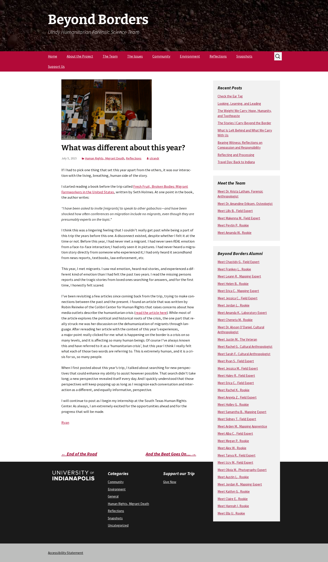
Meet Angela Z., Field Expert (237, 397)
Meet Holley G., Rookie (233, 404)
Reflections (218, 56)
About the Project (80, 56)
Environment (190, 56)
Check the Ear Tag (230, 96)
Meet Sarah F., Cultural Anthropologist (244, 354)
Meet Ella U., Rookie (231, 513)
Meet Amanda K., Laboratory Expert (242, 313)
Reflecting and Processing (236, 155)
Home (52, 56)
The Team (110, 56)
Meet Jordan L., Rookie (233, 305)
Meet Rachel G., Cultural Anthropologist (245, 346)
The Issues (135, 56)
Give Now (169, 482)
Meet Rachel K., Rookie (233, 390)
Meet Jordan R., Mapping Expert (240, 484)
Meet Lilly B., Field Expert (235, 211)
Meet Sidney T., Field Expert (237, 419)
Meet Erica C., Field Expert (236, 383)
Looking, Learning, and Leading (239, 103)
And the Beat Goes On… (171, 454)
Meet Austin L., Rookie (233, 477)
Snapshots (244, 56)
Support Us (56, 66)
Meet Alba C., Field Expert (235, 433)
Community (161, 56)
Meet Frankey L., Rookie (234, 269)
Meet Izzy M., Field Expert (235, 462)
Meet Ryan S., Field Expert (236, 361)
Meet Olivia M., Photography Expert (242, 470)
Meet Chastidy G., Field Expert (238, 262)
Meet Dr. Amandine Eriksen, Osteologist (245, 204)
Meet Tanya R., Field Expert (236, 455)
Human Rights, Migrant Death (104, 158)
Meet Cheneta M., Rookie (235, 320)
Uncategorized (118, 525)
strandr (154, 158)
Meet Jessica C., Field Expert (237, 298)
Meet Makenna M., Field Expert (239, 218)
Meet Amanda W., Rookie (234, 233)
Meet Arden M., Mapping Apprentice (242, 426)
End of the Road (79, 454)
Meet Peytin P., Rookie (233, 225)
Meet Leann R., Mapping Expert (239, 276)
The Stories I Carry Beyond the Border (244, 123)
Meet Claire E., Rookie (233, 499)
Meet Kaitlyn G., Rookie (234, 491)
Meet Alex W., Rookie (232, 448)
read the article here (151, 312)
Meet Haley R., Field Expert (236, 375)
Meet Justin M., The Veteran (237, 339)
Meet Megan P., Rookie (233, 441)
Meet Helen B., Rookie (233, 284)
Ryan (65, 422)
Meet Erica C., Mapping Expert (238, 291)
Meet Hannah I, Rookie (233, 506)
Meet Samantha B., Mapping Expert (242, 412)
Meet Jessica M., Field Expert (238, 368)
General (113, 496)
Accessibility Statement (65, 553)
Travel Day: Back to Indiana (236, 162)
